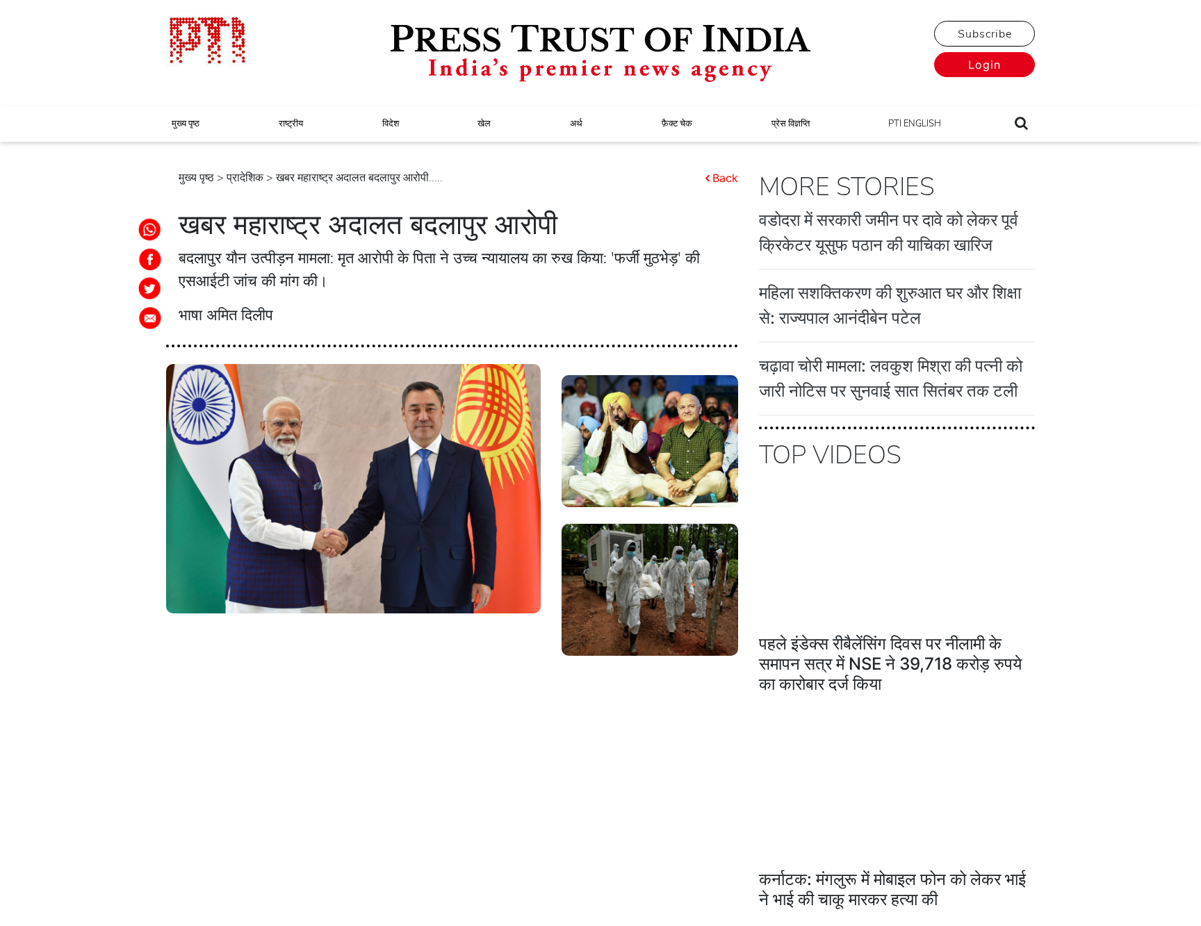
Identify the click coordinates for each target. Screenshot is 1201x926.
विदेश (390, 123)
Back (725, 178)
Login (984, 65)
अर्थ (576, 123)
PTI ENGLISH (914, 123)
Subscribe (985, 34)
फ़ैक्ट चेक (677, 123)
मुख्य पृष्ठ (185, 123)
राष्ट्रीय (291, 123)
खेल (484, 123)
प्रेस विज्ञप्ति (790, 123)
